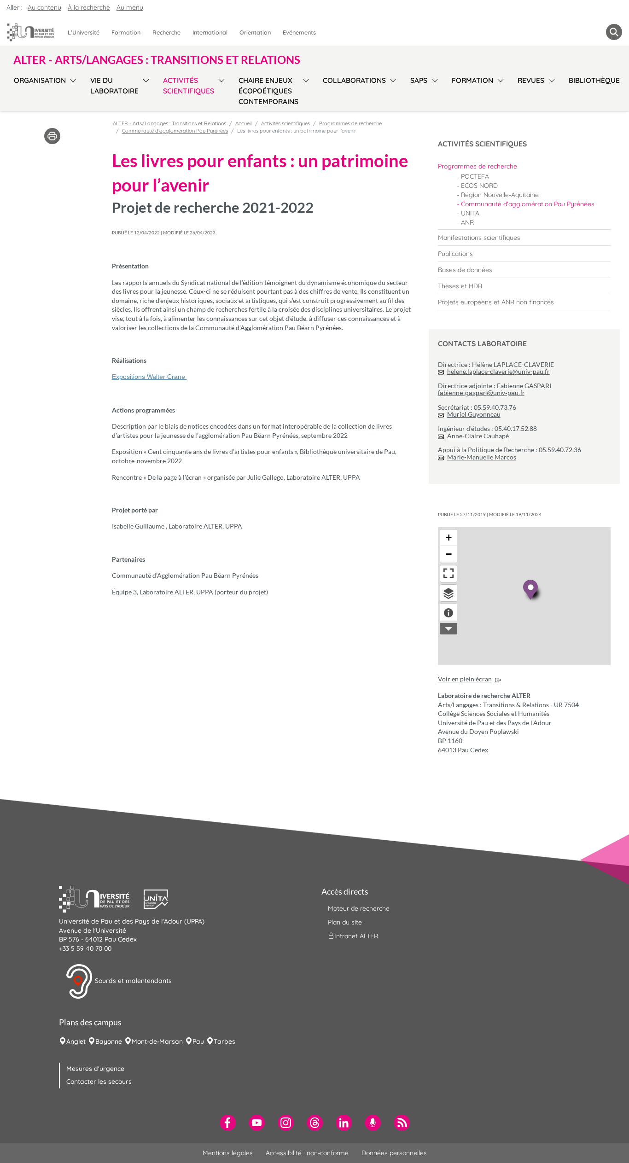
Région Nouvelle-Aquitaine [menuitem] (500, 195)
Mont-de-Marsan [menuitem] (157, 1041)
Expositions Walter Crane (149, 376)
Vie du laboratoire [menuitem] (114, 85)
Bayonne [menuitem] (108, 1041)
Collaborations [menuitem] (354, 80)
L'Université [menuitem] (83, 32)
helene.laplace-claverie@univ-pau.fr (498, 371)
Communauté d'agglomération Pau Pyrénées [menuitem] (527, 204)
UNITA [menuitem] (470, 213)
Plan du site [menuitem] (345, 922)
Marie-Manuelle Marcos (481, 457)
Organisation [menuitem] (40, 80)
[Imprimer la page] (52, 135)
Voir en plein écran (465, 679)
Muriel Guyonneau (474, 414)
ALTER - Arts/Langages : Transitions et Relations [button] (156, 59)
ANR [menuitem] (467, 222)
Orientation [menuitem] (255, 32)
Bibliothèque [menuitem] (594, 80)
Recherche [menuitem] (166, 32)
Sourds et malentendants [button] (132, 981)
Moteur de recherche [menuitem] (359, 908)
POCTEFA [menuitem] (475, 176)
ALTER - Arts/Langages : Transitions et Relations (169, 123)
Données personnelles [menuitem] (394, 1153)
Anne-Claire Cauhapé (478, 436)
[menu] (71, 89)
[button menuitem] (614, 32)
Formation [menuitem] (125, 32)
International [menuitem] (209, 32)
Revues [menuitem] (531, 80)
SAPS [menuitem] (418, 80)
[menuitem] (524, 166)
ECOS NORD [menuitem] (479, 185)
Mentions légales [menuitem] (228, 1153)
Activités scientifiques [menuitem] (188, 85)
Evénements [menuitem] (299, 32)
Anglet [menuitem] (76, 1041)
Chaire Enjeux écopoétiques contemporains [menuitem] (268, 91)
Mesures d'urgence (95, 1068)
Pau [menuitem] (198, 1041)
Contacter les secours (99, 1081)
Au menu (129, 7)
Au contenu (44, 7)
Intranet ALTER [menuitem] (356, 936)
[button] (101, 898)
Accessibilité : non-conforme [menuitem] (307, 1153)
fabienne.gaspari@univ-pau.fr (481, 392)
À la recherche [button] (89, 7)
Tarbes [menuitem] (224, 1041)
